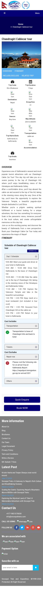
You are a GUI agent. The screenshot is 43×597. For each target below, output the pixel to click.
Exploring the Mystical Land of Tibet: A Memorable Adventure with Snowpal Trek (18, 499)
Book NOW (22, 408)
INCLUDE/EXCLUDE (11, 76)
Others (9, 381)
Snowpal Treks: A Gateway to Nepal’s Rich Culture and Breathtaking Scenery (21, 482)
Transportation (12, 326)
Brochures (6, 434)
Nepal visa (10, 357)
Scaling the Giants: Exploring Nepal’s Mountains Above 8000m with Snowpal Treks (21, 491)
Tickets (9, 347)
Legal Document (8, 446)
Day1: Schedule (12, 256)
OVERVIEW (7, 71)
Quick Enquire (22, 399)
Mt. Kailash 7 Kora (9, 462)
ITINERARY (19, 71)
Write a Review (8, 458)
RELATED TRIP (28, 76)
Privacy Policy (7, 450)
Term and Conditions (10, 454)
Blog (3, 430)
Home (20, 24)
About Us (5, 427)
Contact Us (6, 438)
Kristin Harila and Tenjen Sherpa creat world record (19, 474)
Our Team (5, 442)
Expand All (33, 251)
